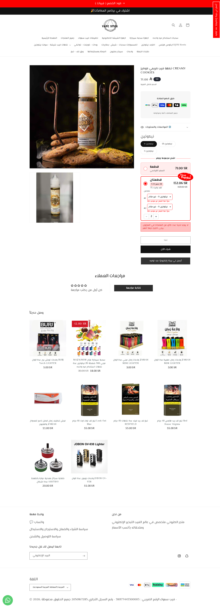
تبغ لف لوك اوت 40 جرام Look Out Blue (89, 422)
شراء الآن (166, 249)
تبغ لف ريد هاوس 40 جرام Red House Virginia (172, 422)
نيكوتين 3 (148, 151)
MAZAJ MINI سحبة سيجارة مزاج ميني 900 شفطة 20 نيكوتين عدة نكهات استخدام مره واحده (89, 363)
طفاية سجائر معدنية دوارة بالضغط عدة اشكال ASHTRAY (47, 480)
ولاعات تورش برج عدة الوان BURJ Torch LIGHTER (48, 361)
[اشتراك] (83, 556)
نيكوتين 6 (148, 144)
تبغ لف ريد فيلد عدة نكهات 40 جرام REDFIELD (131, 422)
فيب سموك (167, 599)
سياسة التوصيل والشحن (45, 536)
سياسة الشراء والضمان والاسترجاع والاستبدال (58, 529)
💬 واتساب (36, 522)
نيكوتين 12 (167, 144)
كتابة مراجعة (133, 288)
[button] (216, 20)
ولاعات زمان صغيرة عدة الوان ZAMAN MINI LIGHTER (172, 361)
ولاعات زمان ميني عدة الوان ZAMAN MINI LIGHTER (130, 361)
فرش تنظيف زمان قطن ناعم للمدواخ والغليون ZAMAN (48, 422)
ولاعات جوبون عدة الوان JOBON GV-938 (89, 480)
